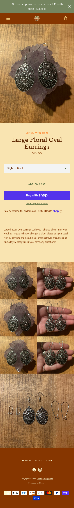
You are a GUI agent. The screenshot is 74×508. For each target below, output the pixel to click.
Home (38, 460)
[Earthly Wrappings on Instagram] (40, 469)
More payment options (37, 203)
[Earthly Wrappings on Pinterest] (34, 469)
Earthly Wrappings (45, 479)
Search (26, 460)
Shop (49, 460)
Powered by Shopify (37, 483)
